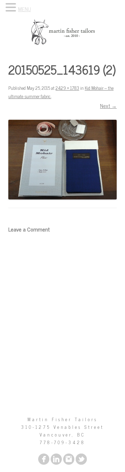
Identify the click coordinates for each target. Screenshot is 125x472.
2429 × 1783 (67, 88)
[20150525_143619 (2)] (62, 159)
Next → (108, 105)
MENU (24, 9)
